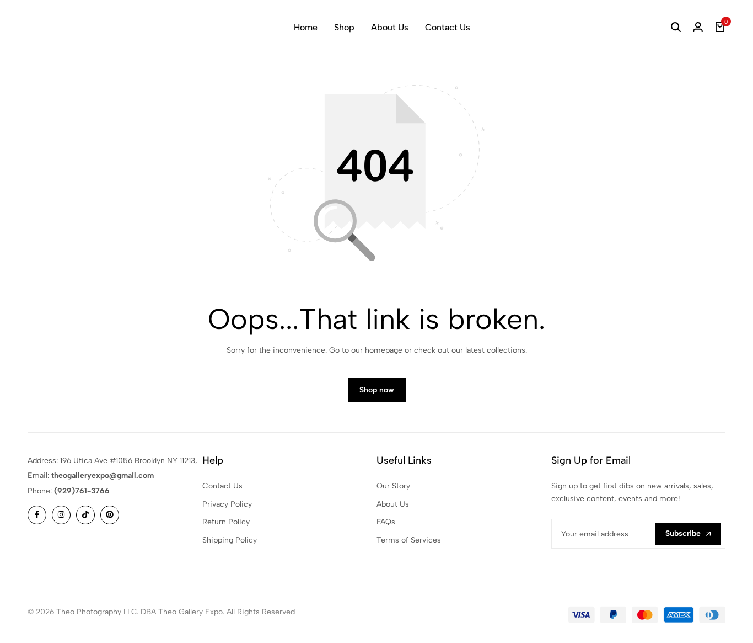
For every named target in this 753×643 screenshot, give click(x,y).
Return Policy (226, 522)
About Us (389, 27)
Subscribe (683, 533)
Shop (344, 27)
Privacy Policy (227, 504)
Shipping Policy (229, 540)
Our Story (393, 486)
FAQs (385, 522)
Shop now (376, 390)
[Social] (37, 515)
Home (306, 27)
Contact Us (447, 27)
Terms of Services (408, 540)
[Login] (698, 28)
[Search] (676, 28)
